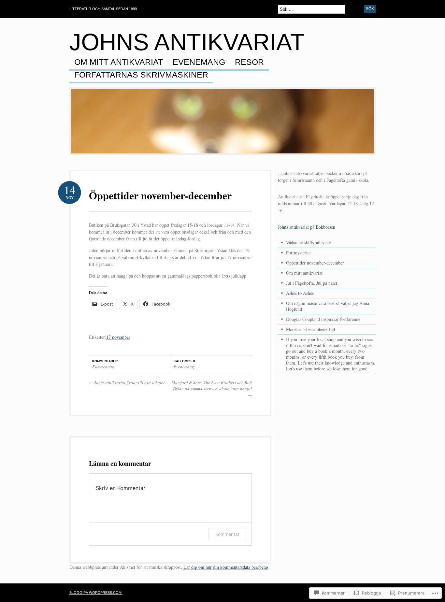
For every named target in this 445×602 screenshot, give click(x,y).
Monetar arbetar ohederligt (310, 329)
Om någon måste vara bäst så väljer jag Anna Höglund (327, 306)
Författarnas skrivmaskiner (141, 75)
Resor (249, 62)
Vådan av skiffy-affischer (308, 242)
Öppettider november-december (160, 195)
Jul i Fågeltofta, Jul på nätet (311, 283)
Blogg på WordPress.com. (95, 593)
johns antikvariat (187, 42)
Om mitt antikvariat (118, 62)
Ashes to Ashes (300, 293)
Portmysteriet (298, 253)
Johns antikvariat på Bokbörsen (306, 227)
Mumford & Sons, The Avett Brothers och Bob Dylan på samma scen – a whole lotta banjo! (212, 389)
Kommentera (103, 366)
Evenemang (199, 62)
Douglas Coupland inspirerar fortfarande (323, 319)
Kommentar (227, 534)
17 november (118, 337)
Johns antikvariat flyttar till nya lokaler (127, 382)
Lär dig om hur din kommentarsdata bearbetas (225, 567)
